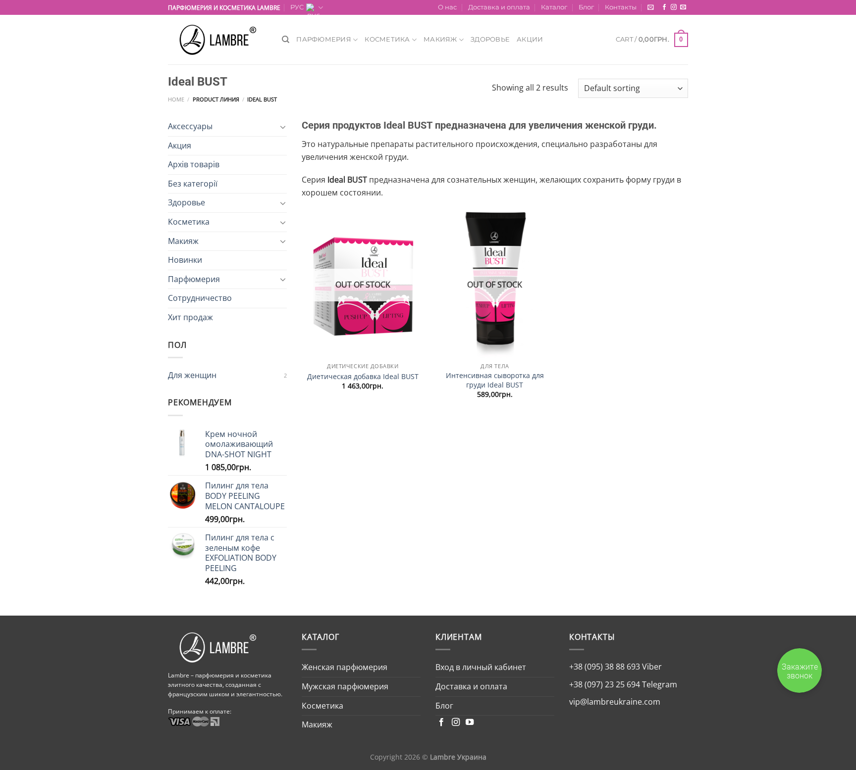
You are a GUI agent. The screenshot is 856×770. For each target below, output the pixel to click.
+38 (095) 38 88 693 (604, 666)
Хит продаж (190, 317)
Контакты (621, 7)
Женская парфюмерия (344, 667)
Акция (179, 145)
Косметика (387, 39)
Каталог (554, 7)
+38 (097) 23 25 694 (604, 684)
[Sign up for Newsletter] (650, 7)
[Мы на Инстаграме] (674, 7)
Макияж (440, 39)
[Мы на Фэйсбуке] (664, 7)
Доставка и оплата (499, 7)
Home (176, 99)
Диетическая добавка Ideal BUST (363, 376)
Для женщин (192, 375)
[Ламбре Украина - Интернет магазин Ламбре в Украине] (217, 39)
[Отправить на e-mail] (683, 7)
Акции (530, 39)
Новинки (185, 259)
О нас (447, 7)
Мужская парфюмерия (345, 686)
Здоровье (490, 39)
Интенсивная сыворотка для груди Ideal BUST (495, 380)
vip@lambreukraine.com (614, 701)
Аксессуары (190, 126)
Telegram (658, 684)
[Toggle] (283, 127)
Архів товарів (193, 164)
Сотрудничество (200, 297)
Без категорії (192, 183)
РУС (297, 7)
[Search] (285, 39)
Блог (586, 7)
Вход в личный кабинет (480, 667)
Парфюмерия (323, 39)
